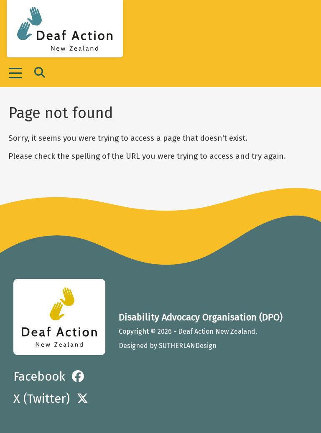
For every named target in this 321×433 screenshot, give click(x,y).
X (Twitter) (41, 399)
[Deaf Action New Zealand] (59, 317)
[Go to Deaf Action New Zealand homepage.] (65, 29)
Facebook (39, 376)
